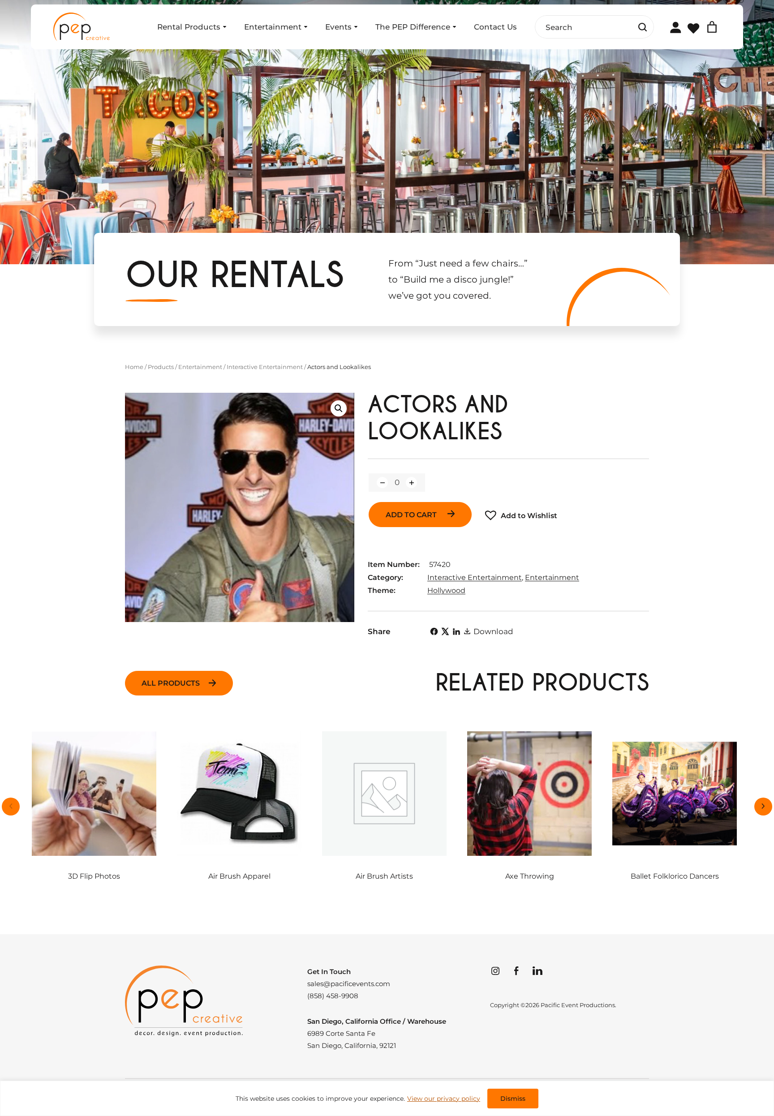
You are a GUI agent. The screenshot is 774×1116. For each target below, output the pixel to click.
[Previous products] (11, 807)
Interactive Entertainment (265, 366)
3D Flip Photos (94, 876)
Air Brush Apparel (239, 876)
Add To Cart (412, 515)
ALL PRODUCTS (171, 683)
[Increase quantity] (411, 482)
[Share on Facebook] (434, 631)
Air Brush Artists (384, 876)
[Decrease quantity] (382, 482)
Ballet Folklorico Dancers (675, 876)
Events (338, 26)
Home (134, 366)
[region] (387, 1098)
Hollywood (446, 590)
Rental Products (188, 26)
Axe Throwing (529, 876)
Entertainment (272, 26)
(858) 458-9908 (332, 996)
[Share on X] (445, 631)
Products (161, 366)
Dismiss (512, 1099)
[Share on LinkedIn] (456, 631)
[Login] (675, 27)
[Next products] (763, 807)
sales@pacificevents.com (348, 983)
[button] (339, 408)
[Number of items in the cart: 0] (712, 27)
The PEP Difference (412, 26)
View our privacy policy (443, 1099)
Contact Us (495, 26)
